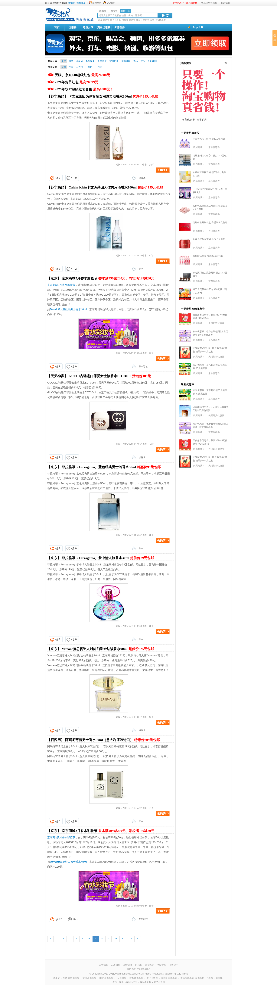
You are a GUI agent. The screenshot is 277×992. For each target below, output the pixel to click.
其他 (143, 61)
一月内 (98, 67)
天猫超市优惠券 (158, 20)
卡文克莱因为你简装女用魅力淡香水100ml (113, 96)
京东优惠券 (103, 20)
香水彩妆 (143, 366)
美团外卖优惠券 (216, 415)
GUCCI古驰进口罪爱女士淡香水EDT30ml (110, 376)
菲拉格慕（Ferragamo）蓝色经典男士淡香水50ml (111, 467)
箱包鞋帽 (125, 61)
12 (60, 918)
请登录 (71, 3)
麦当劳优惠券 (187, 978)
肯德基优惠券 (89, 978)
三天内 (79, 67)
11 (123, 938)
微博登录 (96, 3)
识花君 (138, 964)
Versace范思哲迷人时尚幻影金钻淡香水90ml (108, 649)
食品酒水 (102, 61)
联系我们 (225, 3)
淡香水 (142, 177)
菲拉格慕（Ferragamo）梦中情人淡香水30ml (108, 558)
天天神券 (121, 978)
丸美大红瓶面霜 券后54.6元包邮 (209, 239)
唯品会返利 (145, 982)
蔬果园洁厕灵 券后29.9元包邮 (208, 256)
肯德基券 (119, 27)
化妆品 (79, 61)
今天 (71, 67)
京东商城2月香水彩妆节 (108, 278)
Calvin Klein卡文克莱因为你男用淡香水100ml (116, 187)
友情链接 (127, 964)
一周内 (89, 67)
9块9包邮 (152, 61)
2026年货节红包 (76, 82)
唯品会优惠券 (142, 20)
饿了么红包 (115, 20)
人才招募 (115, 964)
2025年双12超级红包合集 (84, 89)
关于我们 (103, 964)
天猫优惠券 (214, 231)
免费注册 (81, 3)
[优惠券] (69, 21)
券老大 (56, 978)
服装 (71, 61)
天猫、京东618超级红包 (82, 75)
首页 (57, 27)
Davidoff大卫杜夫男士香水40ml (68, 309)
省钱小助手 (118, 982)
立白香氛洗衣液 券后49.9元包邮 (209, 139)
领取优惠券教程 (209, 3)
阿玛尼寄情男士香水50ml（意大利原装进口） (112, 740)
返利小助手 (131, 982)
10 (115, 938)
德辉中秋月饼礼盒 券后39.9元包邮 (210, 222)
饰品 (135, 61)
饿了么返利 (159, 982)
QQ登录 (111, 3)
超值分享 (88, 27)
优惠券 (73, 27)
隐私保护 (149, 964)
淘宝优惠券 (103, 27)
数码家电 (90, 61)
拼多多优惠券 (128, 20)
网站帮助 (161, 964)
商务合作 (173, 964)
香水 (141, 268)
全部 (63, 61)
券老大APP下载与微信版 (185, 3)
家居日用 (114, 61)
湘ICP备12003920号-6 (138, 969)
